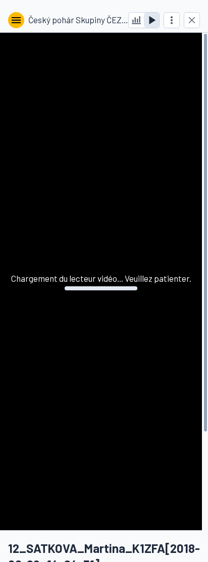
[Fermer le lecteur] (192, 20)
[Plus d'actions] (172, 20)
